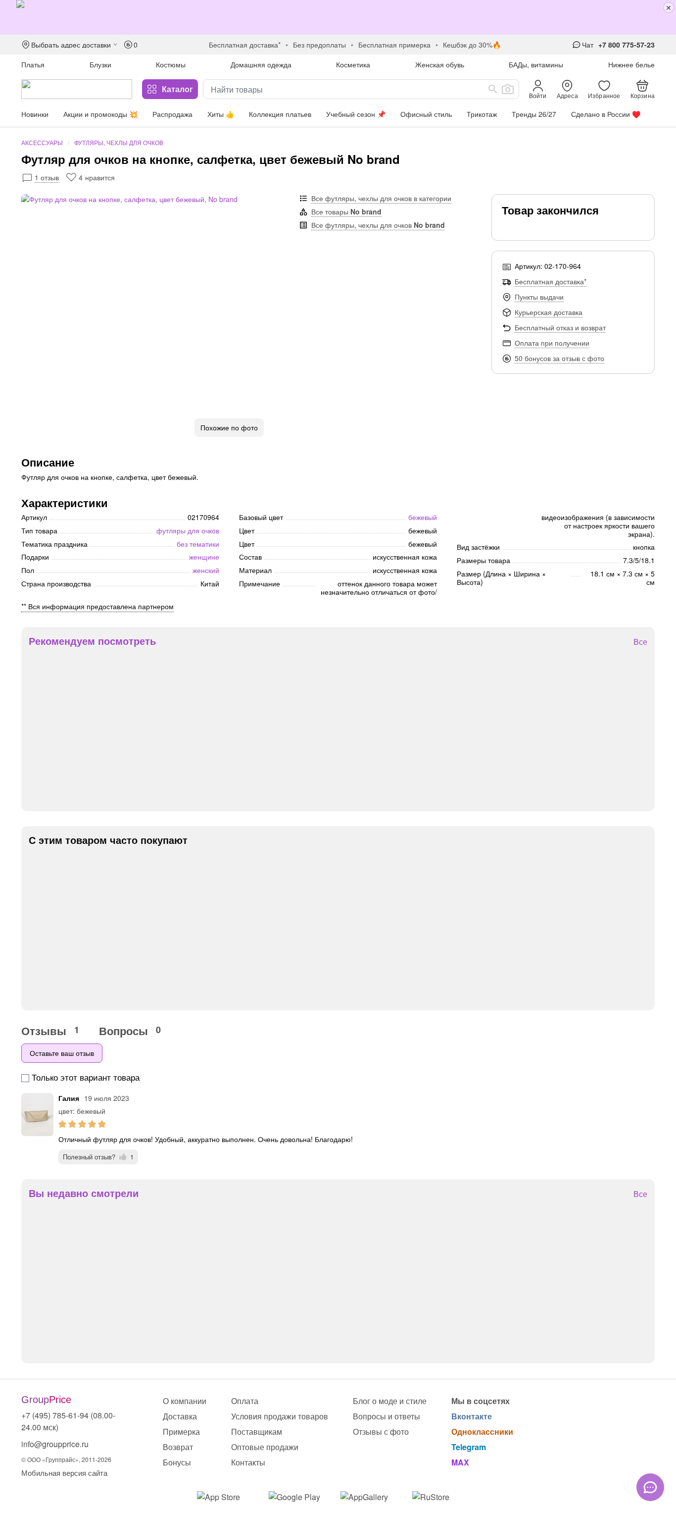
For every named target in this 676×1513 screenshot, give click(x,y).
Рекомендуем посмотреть (92, 640)
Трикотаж (482, 114)
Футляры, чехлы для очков (118, 142)
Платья (33, 64)
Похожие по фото (229, 427)
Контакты (248, 1462)
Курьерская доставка (548, 312)
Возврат (178, 1447)
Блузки (100, 64)
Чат (587, 44)
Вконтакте (471, 1416)
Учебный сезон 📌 (356, 114)
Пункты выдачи (539, 297)
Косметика (353, 64)
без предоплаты (319, 44)
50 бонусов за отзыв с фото (559, 358)
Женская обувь (439, 64)
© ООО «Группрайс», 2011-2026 (66, 1459)
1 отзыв (47, 177)
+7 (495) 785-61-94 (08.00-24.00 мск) (68, 1421)
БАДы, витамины (536, 64)
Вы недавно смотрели (84, 1193)
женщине (204, 557)
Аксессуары (42, 142)
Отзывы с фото (381, 1431)
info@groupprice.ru (55, 1444)
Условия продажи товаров (279, 1416)
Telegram (468, 1447)
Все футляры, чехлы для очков (378, 225)
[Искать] (492, 89)
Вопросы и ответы (386, 1416)
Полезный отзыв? (98, 1156)
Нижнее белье (631, 64)
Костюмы (171, 64)
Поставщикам (256, 1431)
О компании (184, 1401)
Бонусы (177, 1462)
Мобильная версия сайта (64, 1472)
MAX (460, 1462)
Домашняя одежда (261, 64)
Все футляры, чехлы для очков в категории (381, 198)
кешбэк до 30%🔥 (472, 44)
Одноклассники (482, 1431)
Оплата (244, 1401)
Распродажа (172, 114)
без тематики (198, 544)
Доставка (180, 1416)
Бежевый (422, 517)
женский (206, 570)
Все (640, 642)
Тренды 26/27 (534, 114)
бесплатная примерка (394, 44)
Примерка (181, 1431)
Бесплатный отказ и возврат (560, 327)
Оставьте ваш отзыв (62, 1053)
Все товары (346, 211)
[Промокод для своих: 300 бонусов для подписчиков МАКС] (338, 17)
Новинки (34, 114)
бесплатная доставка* (245, 44)
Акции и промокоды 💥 (100, 114)
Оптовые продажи (264, 1447)
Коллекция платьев (280, 114)
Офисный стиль (426, 114)
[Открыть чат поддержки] (650, 1487)
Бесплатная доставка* (550, 281)
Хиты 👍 (220, 114)
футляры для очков (187, 530)
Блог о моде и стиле (390, 1401)
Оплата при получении (552, 343)
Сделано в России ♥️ (605, 114)
